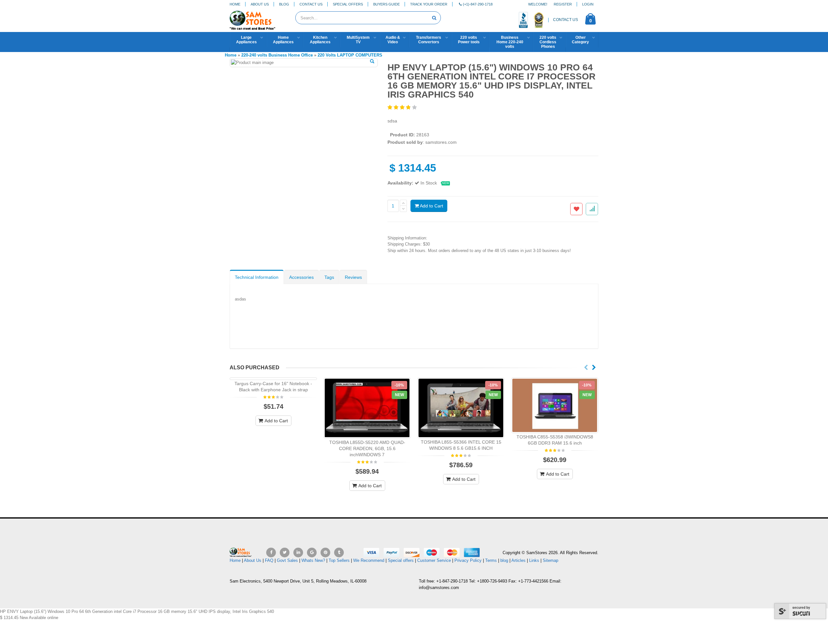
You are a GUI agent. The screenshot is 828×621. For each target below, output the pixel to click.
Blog (284, 4)
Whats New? (313, 560)
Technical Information (256, 277)
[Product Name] (367, 408)
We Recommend (368, 560)
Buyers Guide (386, 4)
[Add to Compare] (592, 209)
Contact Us (311, 4)
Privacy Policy (468, 560)
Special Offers (348, 4)
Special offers (401, 560)
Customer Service (434, 560)
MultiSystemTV (358, 39)
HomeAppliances (283, 39)
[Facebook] (271, 552)
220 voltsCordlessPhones (547, 42)
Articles (518, 560)
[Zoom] (372, 61)
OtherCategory (580, 39)
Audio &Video (393, 39)
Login (588, 4)
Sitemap (550, 560)
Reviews (353, 277)
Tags (329, 277)
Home (235, 4)
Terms (491, 560)
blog (504, 560)
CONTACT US (565, 19)
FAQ (269, 560)
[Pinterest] (325, 552)
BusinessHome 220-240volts (509, 42)
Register (563, 4)
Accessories (301, 277)
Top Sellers (339, 560)
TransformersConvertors (428, 39)
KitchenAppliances (320, 39)
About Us (260, 4)
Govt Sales (287, 560)
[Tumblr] (339, 552)
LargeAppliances (246, 39)
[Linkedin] (298, 552)
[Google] (312, 552)
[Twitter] (284, 552)
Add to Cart (431, 205)
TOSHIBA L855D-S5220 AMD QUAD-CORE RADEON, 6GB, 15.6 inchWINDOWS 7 (367, 448)
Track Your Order (428, 4)
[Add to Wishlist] (576, 209)
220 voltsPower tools (469, 39)
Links (534, 560)
